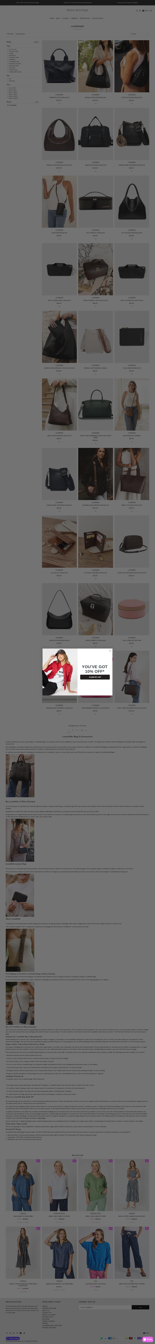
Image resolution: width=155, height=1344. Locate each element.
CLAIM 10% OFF (95, 677)
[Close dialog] (110, 650)
